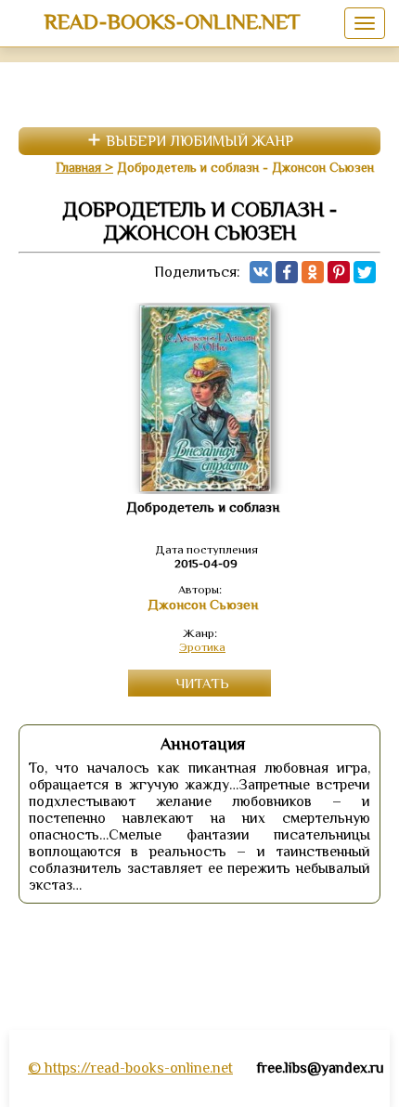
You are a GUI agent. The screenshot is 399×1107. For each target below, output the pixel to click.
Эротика (202, 647)
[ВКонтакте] (261, 272)
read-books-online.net (172, 21)
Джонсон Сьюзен (203, 604)
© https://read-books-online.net (130, 1068)
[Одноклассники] (313, 272)
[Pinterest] (339, 272)
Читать (202, 683)
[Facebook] (287, 272)
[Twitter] (365, 272)
